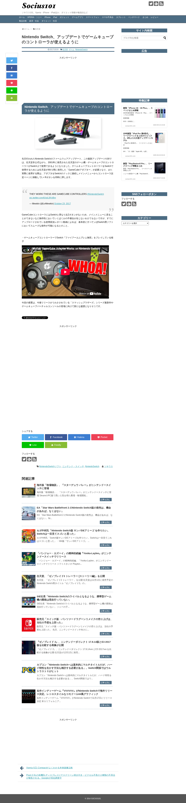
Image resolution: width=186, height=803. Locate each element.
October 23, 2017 (62, 203)
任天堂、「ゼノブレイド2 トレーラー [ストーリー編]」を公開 (71, 576)
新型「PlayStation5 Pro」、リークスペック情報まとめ (137, 164)
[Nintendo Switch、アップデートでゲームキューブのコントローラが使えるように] (11, 75)
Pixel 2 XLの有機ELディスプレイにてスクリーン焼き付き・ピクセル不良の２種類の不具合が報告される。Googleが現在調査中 (70, 776)
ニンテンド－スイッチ (73, 466)
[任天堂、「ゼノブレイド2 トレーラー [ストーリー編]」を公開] (28, 582)
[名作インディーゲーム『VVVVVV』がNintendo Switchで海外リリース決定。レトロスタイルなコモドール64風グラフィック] (28, 696)
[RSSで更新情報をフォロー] (161, 3)
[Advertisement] (68, 79)
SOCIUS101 (96, 799)
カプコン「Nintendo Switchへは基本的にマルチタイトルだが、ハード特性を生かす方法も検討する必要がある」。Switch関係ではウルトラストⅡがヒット (74, 668)
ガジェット (64, 17)
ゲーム (71, 49)
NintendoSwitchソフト (50, 466)
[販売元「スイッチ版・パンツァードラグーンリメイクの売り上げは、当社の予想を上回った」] (28, 625)
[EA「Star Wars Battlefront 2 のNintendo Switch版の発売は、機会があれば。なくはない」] (28, 513)
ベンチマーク (134, 17)
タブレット (121, 17)
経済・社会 (34, 21)
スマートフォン (92, 17)
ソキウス (108, 466)
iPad (55, 17)
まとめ (145, 17)
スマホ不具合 (107, 17)
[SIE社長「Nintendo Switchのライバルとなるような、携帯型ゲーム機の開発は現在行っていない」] (28, 602)
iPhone (48, 17)
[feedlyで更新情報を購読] (156, 3)
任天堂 (65, 49)
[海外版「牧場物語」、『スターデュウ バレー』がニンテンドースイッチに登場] (28, 490)
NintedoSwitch (92, 466)
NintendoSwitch (81, 49)
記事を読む (105, 499)
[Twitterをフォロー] (151, 3)
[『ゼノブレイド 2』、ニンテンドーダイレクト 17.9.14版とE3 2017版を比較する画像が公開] (28, 647)
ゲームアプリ (77, 17)
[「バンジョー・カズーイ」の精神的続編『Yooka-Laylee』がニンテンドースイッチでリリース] (28, 559)
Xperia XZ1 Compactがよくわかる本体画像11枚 (49, 768)
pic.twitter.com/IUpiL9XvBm (42, 198)
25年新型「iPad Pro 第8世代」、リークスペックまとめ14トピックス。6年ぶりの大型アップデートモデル (138, 136)
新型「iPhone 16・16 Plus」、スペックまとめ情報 (138, 109)
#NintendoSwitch (95, 194)
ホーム (22, 17)
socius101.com (130, 126)
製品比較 (23, 21)
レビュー (154, 17)
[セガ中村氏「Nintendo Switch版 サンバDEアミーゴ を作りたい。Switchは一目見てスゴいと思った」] (28, 536)
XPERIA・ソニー (34, 17)
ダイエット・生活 (49, 21)
